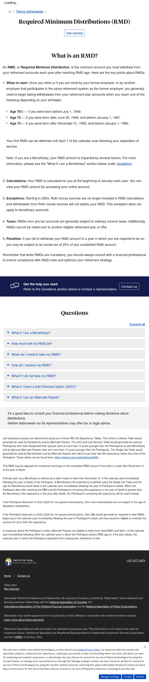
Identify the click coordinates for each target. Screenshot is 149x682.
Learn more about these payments (24, 619)
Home (7, 575)
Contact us (129, 286)
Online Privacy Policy (89, 649)
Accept (128, 676)
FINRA (18, 637)
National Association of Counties (68, 602)
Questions (124, 163)
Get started (74, 33)
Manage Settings (110, 676)
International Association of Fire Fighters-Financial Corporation (40, 606)
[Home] (9, 11)
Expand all (137, 324)
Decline (140, 676)
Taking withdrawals (29, 11)
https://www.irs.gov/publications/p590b (76, 457)
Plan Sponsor (11, 589)
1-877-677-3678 (135, 560)
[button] (74, 333)
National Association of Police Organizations (111, 606)
